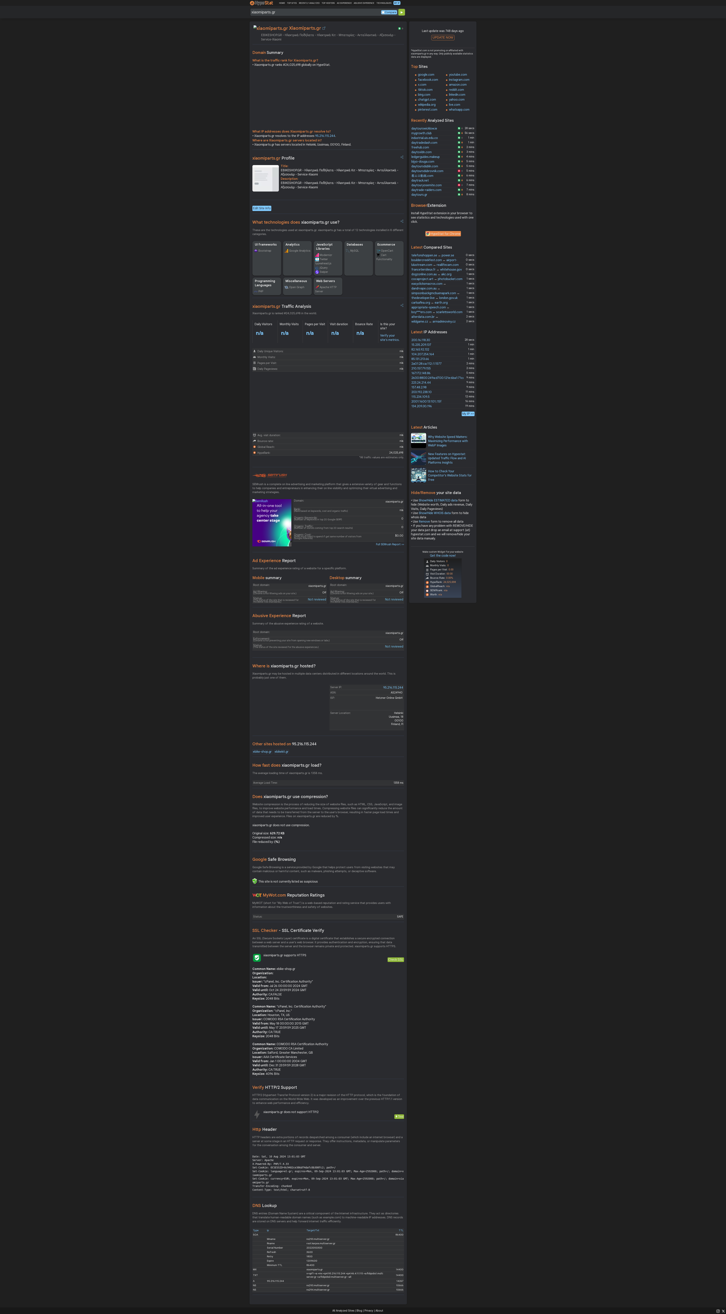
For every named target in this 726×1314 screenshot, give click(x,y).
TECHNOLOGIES (383, 3)
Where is (284, 666)
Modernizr (326, 255)
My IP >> (468, 413)
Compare (390, 12)
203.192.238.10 (421, 392)
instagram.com (459, 80)
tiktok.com (425, 90)
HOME (282, 3)
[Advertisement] (328, 99)
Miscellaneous (296, 281)
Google (274, 859)
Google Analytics (299, 250)
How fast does (287, 765)
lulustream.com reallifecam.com (435, 265)
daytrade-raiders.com (426, 190)
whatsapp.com (459, 110)
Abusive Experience (279, 615)
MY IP (397, 3)
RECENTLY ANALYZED (309, 3)
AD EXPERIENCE (344, 3)
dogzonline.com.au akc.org (431, 274)
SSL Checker (288, 930)
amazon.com (458, 85)
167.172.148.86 (420, 373)
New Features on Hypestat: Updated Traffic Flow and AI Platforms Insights (447, 458)
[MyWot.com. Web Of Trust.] (257, 895)
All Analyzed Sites (343, 1310)
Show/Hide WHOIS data (435, 513)
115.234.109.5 (420, 397)
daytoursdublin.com (424, 166)
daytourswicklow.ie (424, 128)
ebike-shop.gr (262, 752)
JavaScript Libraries (324, 247)
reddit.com (456, 90)
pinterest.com (427, 110)
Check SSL (395, 959)
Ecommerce (386, 245)
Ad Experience (274, 560)
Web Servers (325, 281)
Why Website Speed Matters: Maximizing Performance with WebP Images (448, 441)
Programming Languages (265, 283)
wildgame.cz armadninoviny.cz (433, 321)
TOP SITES (292, 3)
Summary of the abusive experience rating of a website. (288, 623)
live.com (454, 105)
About (379, 1310)
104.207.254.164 (422, 354)
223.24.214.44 (421, 383)
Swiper (324, 272)
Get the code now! (443, 556)
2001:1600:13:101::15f (426, 401)
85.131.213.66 (420, 359)
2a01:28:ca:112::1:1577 (426, 364)
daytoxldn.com (421, 152)
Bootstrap (264, 250)
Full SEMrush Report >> (390, 544)
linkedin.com (457, 95)
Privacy (369, 1310)
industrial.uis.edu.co (424, 138)
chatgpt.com (427, 100)
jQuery (324, 267)
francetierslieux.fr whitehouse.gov (436, 269)
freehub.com (420, 147)
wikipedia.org (427, 105)
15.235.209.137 (421, 345)
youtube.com (458, 75)
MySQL (354, 250)
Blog (359, 1310)
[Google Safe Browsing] (254, 881)
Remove (424, 522)
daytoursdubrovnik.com (427, 171)
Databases (355, 245)
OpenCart (387, 250)
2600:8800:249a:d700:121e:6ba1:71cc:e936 (441, 378)
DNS (264, 1205)
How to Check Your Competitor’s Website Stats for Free (450, 475)
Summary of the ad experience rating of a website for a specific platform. (299, 568)
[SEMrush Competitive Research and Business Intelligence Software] (269, 476)
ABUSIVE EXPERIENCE (364, 3)
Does (290, 796)
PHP (260, 291)
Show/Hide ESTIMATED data (438, 500)
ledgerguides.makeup (425, 157)
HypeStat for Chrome (446, 234)
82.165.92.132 (420, 349)
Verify (274, 1087)
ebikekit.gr (282, 752)
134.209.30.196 (421, 406)
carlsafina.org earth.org (429, 303)
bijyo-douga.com (422, 162)
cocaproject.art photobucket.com (436, 279)
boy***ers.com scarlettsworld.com (436, 312)
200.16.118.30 (420, 340)
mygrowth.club (421, 133)
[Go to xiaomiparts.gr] (324, 28)
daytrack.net (420, 180)
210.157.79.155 (421, 368)
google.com (426, 75)
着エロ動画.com (422, 176)
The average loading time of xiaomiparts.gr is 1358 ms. (287, 773)
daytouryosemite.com (426, 185)
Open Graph (296, 287)
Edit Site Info (262, 208)
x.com (422, 85)
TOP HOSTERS (328, 3)
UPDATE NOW (443, 37)
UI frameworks (266, 245)
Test (400, 1116)
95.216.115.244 (325, 136)
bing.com (424, 95)
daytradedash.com (424, 143)
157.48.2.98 (419, 387)
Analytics (292, 245)
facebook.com (428, 80)
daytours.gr (419, 195)
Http (264, 1129)
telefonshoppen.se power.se (432, 255)
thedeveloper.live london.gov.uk (434, 298)
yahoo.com (457, 100)
